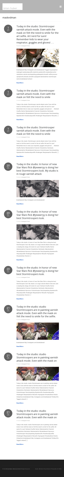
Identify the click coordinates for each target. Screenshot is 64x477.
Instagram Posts (26, 45)
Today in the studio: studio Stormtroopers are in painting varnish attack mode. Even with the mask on (37, 357)
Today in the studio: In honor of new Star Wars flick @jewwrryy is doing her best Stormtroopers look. (37, 215)
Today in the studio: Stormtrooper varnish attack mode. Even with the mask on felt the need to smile (35, 94)
